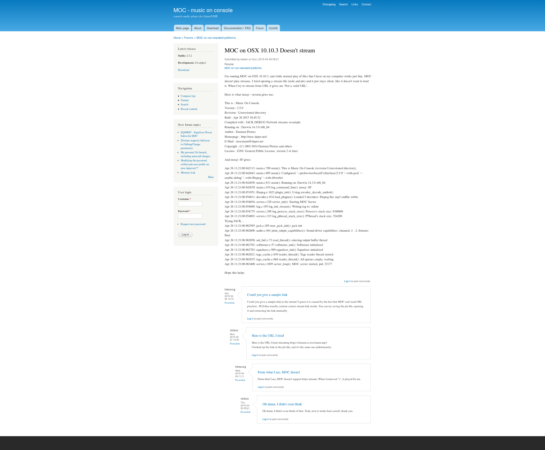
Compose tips (188, 96)
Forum (260, 28)
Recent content (189, 109)
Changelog (329, 4)
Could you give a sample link (267, 294)
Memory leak (188, 172)
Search (343, 4)
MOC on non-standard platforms (216, 38)
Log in (347, 281)
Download (213, 28)
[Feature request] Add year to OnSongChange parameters (195, 144)
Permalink (230, 302)
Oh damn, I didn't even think (282, 404)
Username (184, 199)
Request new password (193, 224)
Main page (182, 28)
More (211, 177)
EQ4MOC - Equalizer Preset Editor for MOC (196, 134)
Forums (188, 38)
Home (177, 38)
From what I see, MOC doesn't (279, 372)
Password (184, 211)
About (197, 28)
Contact (366, 4)
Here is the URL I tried (268, 335)
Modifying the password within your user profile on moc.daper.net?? (195, 164)
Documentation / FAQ (237, 28)
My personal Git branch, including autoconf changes (195, 154)
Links (354, 4)
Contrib (273, 28)
